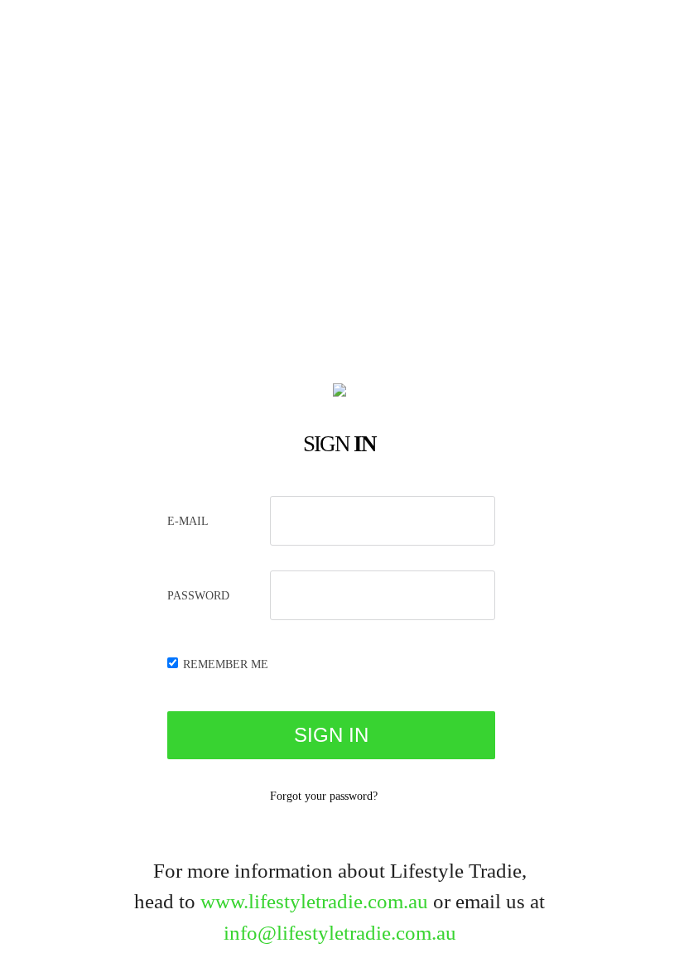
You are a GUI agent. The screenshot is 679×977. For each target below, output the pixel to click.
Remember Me (225, 664)
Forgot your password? (324, 796)
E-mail (188, 521)
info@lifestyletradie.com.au (340, 933)
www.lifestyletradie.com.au (314, 901)
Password (198, 596)
